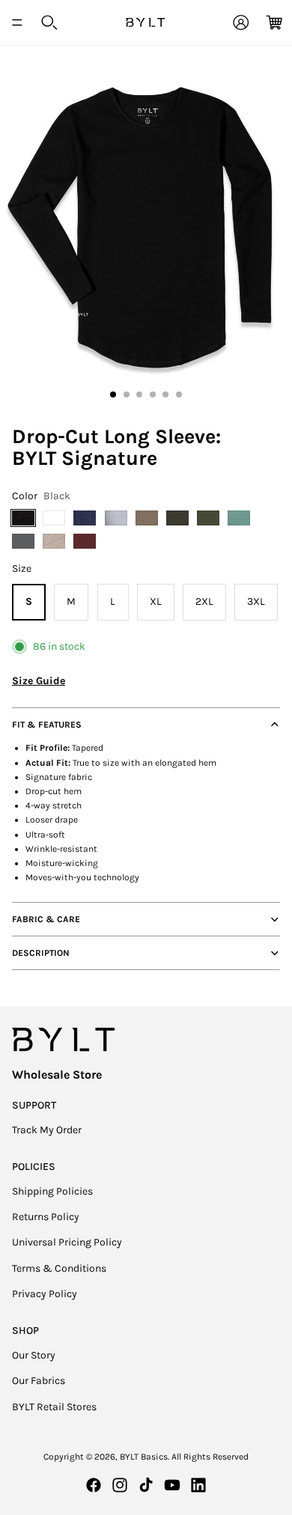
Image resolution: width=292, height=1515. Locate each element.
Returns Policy (45, 1216)
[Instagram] (120, 1485)
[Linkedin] (198, 1485)
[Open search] (49, 22)
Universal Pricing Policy (67, 1242)
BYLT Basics (144, 1456)
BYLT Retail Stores (54, 1406)
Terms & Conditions (59, 1268)
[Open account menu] (241, 22)
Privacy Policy (44, 1293)
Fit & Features (47, 724)
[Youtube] (172, 1485)
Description (41, 953)
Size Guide (38, 680)
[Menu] (17, 22)
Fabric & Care (46, 919)
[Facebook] (94, 1485)
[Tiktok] (146, 1485)
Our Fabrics (38, 1380)
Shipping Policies (52, 1191)
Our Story (33, 1355)
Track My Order (47, 1130)
